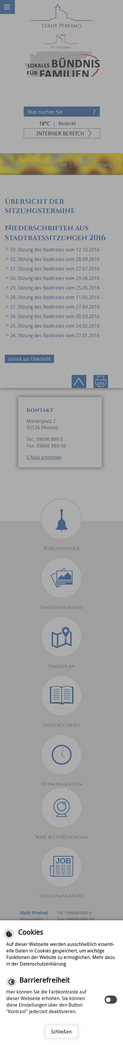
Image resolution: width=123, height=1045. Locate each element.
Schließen (61, 1031)
